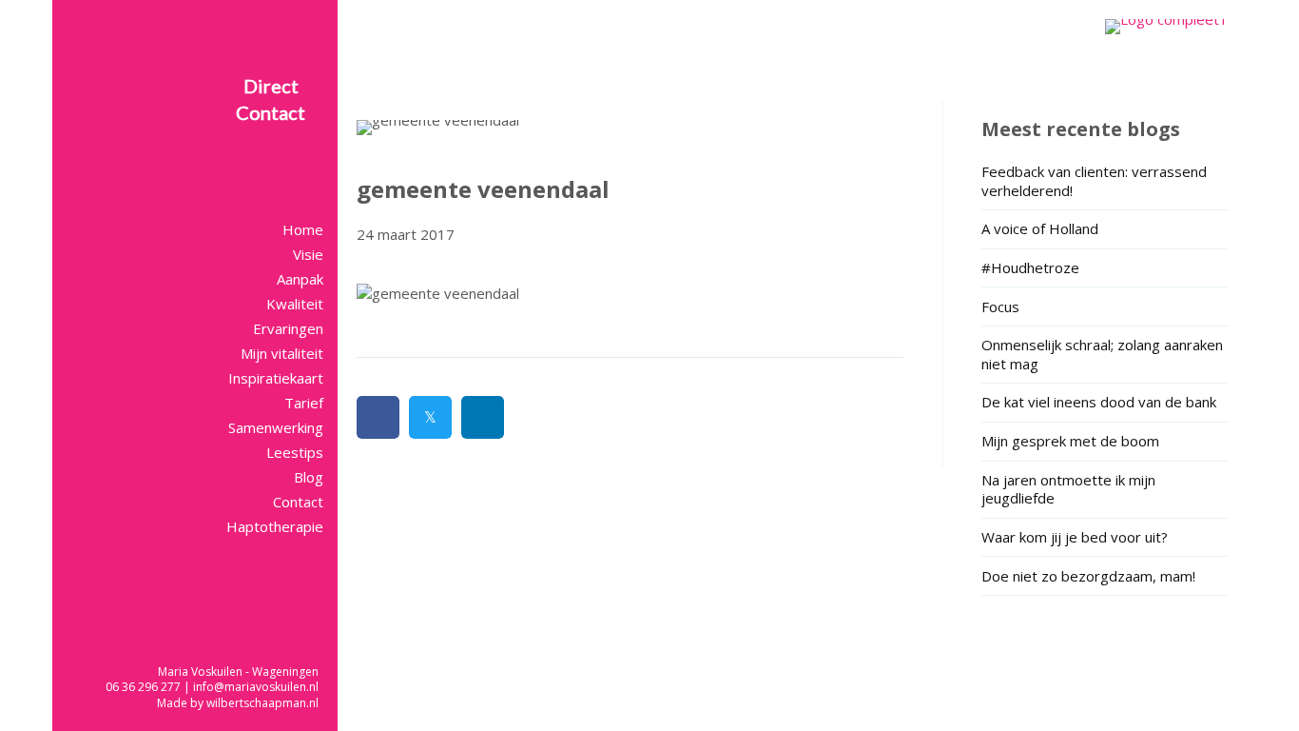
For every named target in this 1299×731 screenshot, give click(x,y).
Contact (298, 501)
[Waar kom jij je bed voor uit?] (1104, 540)
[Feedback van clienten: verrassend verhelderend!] (1104, 183)
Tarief (303, 402)
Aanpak (300, 278)
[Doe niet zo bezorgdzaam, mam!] (1104, 579)
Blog (308, 476)
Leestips (294, 452)
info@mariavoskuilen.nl (256, 687)
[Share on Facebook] (378, 417)
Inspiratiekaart (275, 377)
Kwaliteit (294, 303)
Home (302, 229)
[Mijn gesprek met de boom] (1104, 444)
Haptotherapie (274, 526)
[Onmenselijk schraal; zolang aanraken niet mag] (1104, 357)
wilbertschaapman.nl (262, 703)
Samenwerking (275, 427)
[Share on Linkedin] (482, 417)
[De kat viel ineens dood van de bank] (1104, 405)
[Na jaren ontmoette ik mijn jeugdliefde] (1104, 492)
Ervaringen (288, 328)
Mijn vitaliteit (282, 353)
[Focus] (1104, 309)
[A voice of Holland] (1104, 231)
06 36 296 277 (143, 687)
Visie (308, 254)
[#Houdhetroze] (1104, 270)
